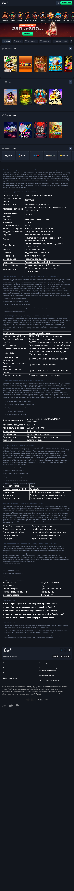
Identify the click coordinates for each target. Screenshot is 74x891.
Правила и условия (45, 663)
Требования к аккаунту (47, 675)
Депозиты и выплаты (10, 678)
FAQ (4, 673)
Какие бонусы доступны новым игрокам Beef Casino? (30, 607)
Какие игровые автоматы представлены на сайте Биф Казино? (34, 614)
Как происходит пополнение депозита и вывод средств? (31, 611)
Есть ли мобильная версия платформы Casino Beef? (29, 618)
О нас (5, 663)
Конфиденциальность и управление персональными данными (51, 669)
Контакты (6, 668)
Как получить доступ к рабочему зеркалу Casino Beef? (31, 603)
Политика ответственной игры (49, 680)
